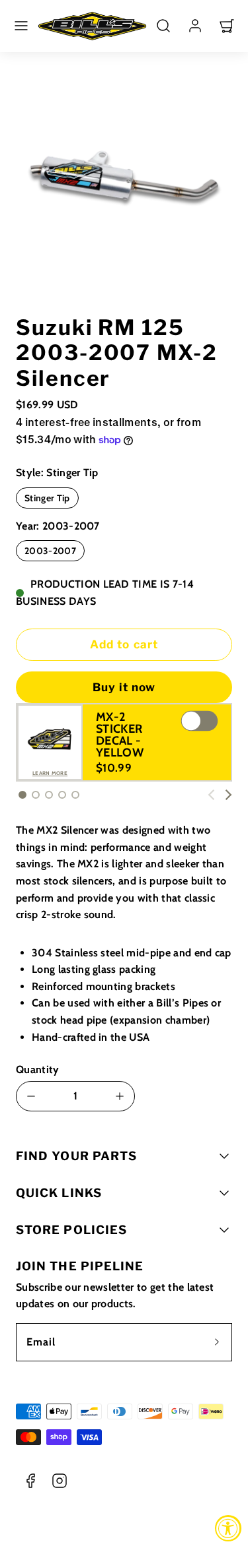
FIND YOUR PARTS (76, 1156)
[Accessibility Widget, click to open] (228, 1528)
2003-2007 (50, 551)
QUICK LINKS (59, 1193)
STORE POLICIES (71, 1230)
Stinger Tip (47, 498)
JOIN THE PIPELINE (80, 1266)
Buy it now (124, 687)
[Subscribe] (216, 1342)
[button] (21, 26)
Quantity (38, 1069)
